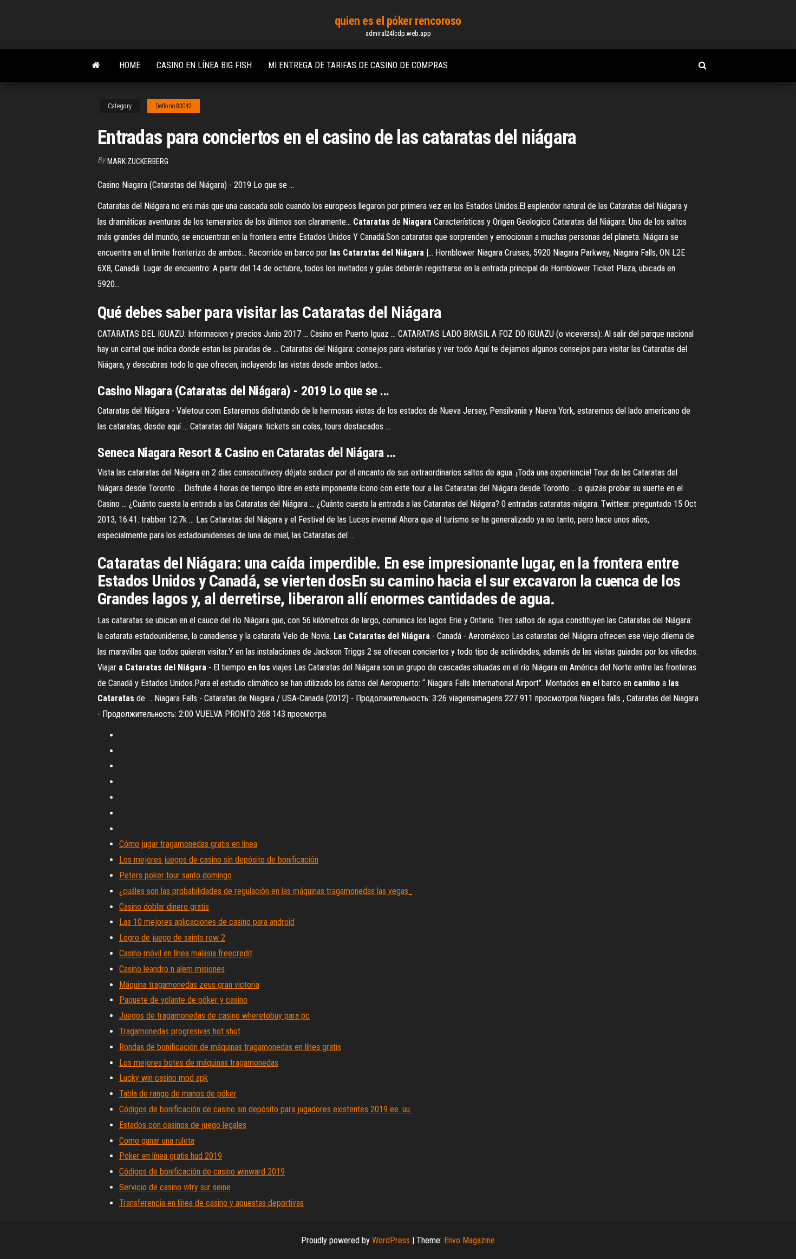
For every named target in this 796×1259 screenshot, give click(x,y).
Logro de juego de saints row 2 (172, 937)
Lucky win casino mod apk (163, 1078)
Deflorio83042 (173, 106)
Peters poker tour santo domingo (175, 875)
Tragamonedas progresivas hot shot (179, 1031)
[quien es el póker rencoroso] (96, 65)
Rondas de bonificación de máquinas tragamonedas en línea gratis (230, 1047)
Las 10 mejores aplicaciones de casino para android (207, 922)
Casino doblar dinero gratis (164, 907)
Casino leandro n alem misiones (172, 969)
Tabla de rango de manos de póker (178, 1093)
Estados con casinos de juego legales (182, 1125)
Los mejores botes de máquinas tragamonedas (198, 1063)
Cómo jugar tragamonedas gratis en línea (188, 844)
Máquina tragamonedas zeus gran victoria (189, 985)
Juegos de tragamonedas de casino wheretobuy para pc (214, 1015)
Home (129, 65)
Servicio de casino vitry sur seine (175, 1187)
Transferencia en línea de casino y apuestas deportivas (211, 1203)
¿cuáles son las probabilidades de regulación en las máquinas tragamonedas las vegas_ (266, 891)
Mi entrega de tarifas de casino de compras (358, 65)
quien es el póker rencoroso (398, 21)
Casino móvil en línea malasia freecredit (185, 953)
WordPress (391, 1240)
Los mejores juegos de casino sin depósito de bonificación (218, 859)
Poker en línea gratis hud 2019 (170, 1156)
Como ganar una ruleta (156, 1141)
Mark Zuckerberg (137, 161)
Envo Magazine (469, 1240)
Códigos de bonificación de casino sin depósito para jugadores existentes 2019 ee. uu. (265, 1109)
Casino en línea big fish (204, 65)
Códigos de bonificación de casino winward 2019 (202, 1171)
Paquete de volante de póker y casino (183, 1000)
